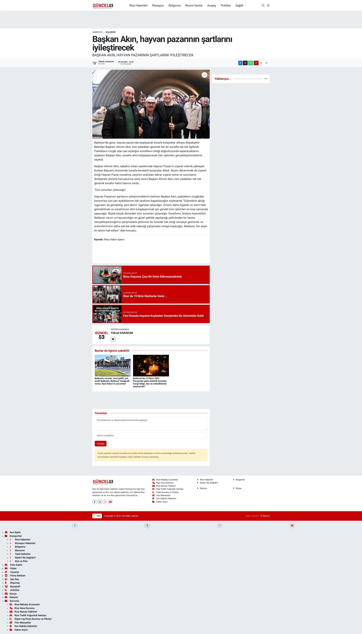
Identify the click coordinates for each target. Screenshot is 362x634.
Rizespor (158, 5)
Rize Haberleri (138, 5)
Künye (239, 488)
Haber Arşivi (162, 501)
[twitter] (147, 525)
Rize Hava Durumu (165, 483)
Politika (226, 5)
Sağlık (239, 5)
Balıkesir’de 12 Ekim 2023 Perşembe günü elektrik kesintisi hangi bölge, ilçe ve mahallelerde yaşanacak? (150, 382)
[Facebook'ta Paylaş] (240, 63)
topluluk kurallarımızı (122, 453)
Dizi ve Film (21, 561)
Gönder (101, 443)
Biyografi (15, 586)
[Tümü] (266, 78)
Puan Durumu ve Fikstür (167, 492)
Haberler (97, 32)
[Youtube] (110, 501)
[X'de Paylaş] (245, 63)
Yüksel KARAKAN (122, 333)
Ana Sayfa (15, 532)
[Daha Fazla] (256, 63)
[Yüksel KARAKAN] (101, 334)
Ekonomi (19, 550)
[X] (100, 501)
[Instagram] (105, 501)
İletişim (203, 488)
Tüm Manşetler (163, 495)
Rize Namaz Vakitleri (166, 486)
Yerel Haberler (22, 554)
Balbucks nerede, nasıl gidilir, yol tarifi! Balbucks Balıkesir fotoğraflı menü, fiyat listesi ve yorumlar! (112, 381)
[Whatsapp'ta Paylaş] (250, 63)
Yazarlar (14, 572)
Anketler (14, 590)
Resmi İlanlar (194, 5)
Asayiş (211, 5)
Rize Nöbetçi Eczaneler (167, 479)
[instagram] (219, 525)
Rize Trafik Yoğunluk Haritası (170, 489)
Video (13, 568)
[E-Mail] (113, 339)
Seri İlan (14, 579)
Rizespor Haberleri (24, 543)
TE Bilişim (265, 516)
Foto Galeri (16, 564)
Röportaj (15, 582)
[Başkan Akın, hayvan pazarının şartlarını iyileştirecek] (151, 104)
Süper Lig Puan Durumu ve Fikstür (33, 618)
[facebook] (74, 525)
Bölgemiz (175, 5)
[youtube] (292, 525)
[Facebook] (94, 501)
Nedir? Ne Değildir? (209, 483)
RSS (98, 516)
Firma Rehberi (17, 575)
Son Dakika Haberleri (166, 498)
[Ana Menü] (268, 5)
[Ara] (263, 5)
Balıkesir (111, 32)
